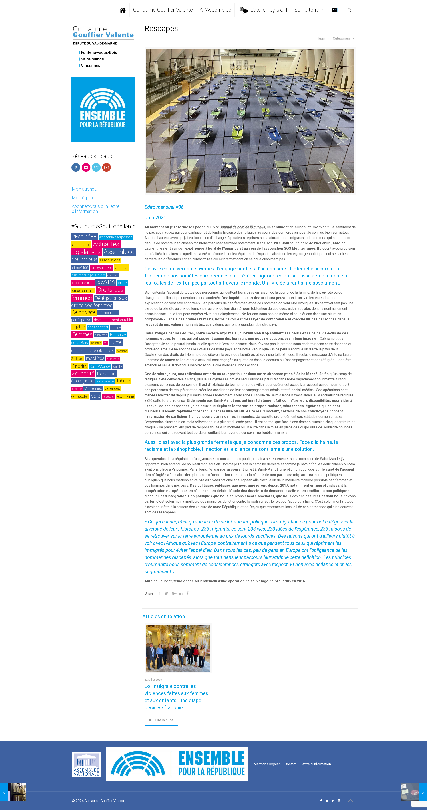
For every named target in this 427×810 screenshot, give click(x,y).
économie (125, 396)
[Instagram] (339, 801)
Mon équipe (83, 197)
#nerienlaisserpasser (115, 237)
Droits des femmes (98, 293)
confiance (113, 275)
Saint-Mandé (99, 366)
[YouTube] (333, 801)
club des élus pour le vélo (88, 275)
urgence (77, 388)
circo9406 (80, 268)
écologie (108, 397)
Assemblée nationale (103, 255)
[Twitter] (327, 801)
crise (122, 282)
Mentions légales (267, 764)
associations (110, 260)
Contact (290, 764)
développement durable (113, 320)
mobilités (95, 358)
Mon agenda (84, 189)
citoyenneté (101, 267)
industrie (96, 343)
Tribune (123, 381)
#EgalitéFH (84, 236)
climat (121, 267)
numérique (113, 359)
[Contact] (336, 10)
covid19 (105, 282)
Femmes (82, 334)
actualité (81, 244)
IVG (105, 343)
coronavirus (83, 282)
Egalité (78, 327)
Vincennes (93, 388)
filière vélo (101, 335)
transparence (105, 381)
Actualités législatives (96, 248)
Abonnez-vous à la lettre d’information (95, 209)
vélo (95, 396)
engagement (98, 327)
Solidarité (83, 373)
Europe (116, 327)
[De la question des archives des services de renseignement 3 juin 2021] (13, 792)
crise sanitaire (83, 291)
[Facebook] (321, 801)
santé (118, 366)
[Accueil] (124, 10)
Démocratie (84, 312)
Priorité (79, 366)
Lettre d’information (315, 764)
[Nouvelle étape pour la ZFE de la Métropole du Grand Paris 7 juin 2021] (414, 792)
